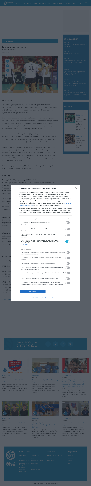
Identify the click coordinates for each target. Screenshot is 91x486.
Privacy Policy (55, 297)
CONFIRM (32, 291)
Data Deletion (35, 297)
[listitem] (45, 219)
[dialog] (45, 243)
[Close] (76, 188)
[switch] (67, 222)
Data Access (45, 297)
